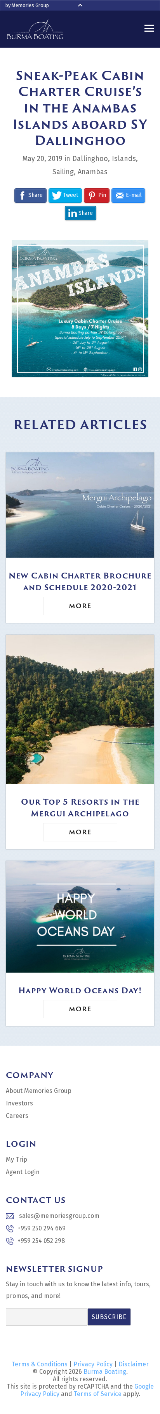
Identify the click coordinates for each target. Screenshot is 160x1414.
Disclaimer (133, 1364)
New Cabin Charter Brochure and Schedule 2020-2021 (80, 581)
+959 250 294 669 (41, 1228)
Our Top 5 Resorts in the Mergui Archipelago (80, 807)
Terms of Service (98, 1394)
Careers (17, 1115)
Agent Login (23, 1172)
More (80, 606)
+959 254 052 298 (41, 1240)
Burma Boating (104, 1371)
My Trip (16, 1159)
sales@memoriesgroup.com (58, 1215)
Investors (19, 1103)
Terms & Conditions (40, 1364)
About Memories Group (38, 1090)
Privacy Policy (93, 1364)
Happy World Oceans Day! (80, 990)
